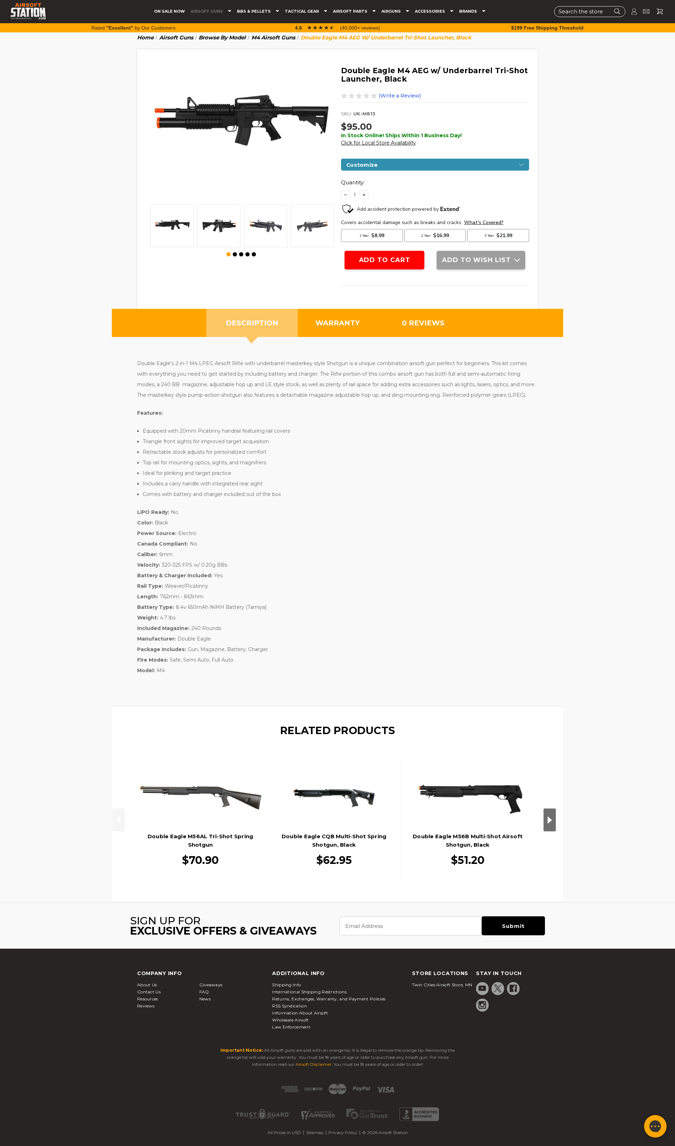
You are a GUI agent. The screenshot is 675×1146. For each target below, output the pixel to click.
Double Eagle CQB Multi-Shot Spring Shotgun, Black (334, 840)
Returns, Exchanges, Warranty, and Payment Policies (328, 998)
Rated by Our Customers (133, 28)
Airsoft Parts (350, 11)
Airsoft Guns (207, 11)
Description (252, 323)
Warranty (337, 323)
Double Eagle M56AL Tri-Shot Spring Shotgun (200, 840)
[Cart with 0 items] (657, 11)
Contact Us (149, 991)
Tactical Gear (302, 11)
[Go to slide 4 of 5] (247, 254)
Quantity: (353, 182)
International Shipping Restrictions (309, 991)
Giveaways (211, 984)
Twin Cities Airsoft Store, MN (442, 984)
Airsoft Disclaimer (314, 1064)
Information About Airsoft (300, 1013)
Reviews (145, 1005)
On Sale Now (169, 11)
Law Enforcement (291, 1027)
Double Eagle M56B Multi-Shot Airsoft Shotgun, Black (467, 840)
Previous (118, 819)
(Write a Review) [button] (400, 96)
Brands (468, 11)
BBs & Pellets (254, 11)
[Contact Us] (643, 11)
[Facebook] (513, 988)
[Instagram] (482, 1005)
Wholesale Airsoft (290, 1020)
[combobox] (589, 11)
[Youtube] (482, 988)
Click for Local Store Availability (378, 143)
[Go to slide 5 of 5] (254, 254)
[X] (497, 988)
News (205, 998)
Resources (147, 998)
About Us (147, 984)
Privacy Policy (342, 1132)
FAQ (204, 991)
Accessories (430, 11)
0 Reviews (423, 323)
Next (550, 819)
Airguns (391, 11)
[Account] (631, 11)
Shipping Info (286, 984)
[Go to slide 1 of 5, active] (229, 255)
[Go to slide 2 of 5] (235, 254)
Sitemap (314, 1132)
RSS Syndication (289, 1005)
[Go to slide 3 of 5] (241, 254)
